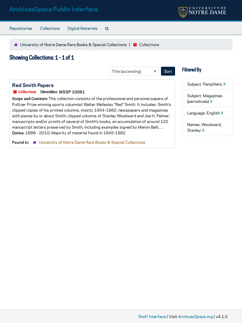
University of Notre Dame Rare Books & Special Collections (73, 44)
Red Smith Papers (33, 85)
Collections (50, 28)
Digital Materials (83, 28)
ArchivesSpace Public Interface (53, 9)
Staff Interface (152, 316)
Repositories (20, 28)
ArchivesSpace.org (195, 316)
